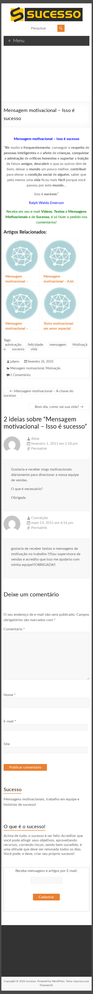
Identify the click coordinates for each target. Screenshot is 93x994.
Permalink (39, 448)
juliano (14, 361)
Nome (10, 695)
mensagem (57, 344)
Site (7, 744)
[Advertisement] (46, 75)
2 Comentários (20, 375)
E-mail (10, 721)
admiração (13, 344)
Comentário (14, 629)
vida (34, 349)
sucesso (18, 349)
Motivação (53, 368)
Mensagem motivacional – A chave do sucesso (38, 393)
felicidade (35, 344)
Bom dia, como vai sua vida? (59, 407)
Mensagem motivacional (27, 368)
